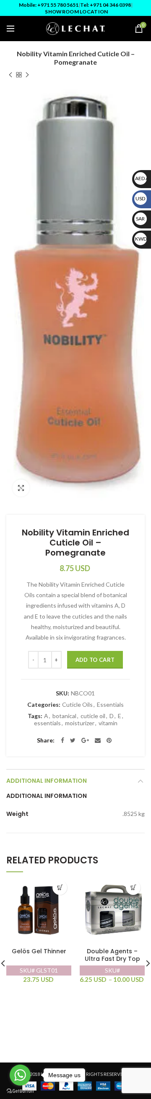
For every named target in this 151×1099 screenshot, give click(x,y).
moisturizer (79, 723)
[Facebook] (62, 740)
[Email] (98, 740)
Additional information (46, 780)
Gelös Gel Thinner (39, 951)
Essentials (110, 704)
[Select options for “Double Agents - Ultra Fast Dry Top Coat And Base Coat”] (133, 887)
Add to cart (95, 659)
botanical (64, 716)
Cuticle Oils (77, 704)
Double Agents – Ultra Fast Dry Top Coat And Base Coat (112, 958)
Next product (27, 75)
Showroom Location (76, 11)
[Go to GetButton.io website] (20, 1091)
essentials (47, 723)
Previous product (10, 75)
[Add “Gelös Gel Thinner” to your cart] (59, 887)
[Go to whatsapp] (20, 1075)
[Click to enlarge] (21, 488)
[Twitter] (72, 740)
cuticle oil (93, 716)
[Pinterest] (109, 740)
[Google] (85, 740)
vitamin (108, 723)
